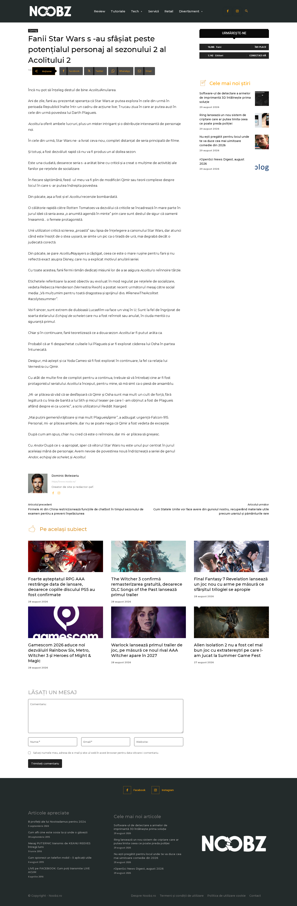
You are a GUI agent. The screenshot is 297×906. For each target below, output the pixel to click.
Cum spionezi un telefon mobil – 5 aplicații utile (60, 857)
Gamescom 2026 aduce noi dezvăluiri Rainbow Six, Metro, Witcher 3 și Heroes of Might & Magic (59, 653)
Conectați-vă (257, 55)
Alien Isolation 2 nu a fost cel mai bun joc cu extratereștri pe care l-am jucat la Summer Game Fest (228, 650)
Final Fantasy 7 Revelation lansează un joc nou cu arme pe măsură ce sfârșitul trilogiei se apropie (231, 584)
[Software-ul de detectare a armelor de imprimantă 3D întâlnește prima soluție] (262, 98)
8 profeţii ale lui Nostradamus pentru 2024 (57, 821)
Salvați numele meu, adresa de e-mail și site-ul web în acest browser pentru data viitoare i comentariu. (96, 752)
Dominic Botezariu (65, 476)
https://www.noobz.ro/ (64, 481)
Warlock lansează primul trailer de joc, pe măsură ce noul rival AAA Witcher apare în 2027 (146, 650)
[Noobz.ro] (50, 11)
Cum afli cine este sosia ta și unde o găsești (57, 832)
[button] (246, 11)
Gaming (33, 30)
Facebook (139, 790)
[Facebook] (228, 11)
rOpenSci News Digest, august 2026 (139, 868)
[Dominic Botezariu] (37, 484)
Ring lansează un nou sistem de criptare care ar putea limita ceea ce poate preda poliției (223, 119)
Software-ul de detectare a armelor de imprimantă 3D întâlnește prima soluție (225, 98)
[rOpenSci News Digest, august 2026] (262, 163)
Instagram (168, 790)
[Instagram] (237, 11)
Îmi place (260, 46)
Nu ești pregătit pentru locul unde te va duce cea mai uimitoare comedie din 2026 (224, 141)
